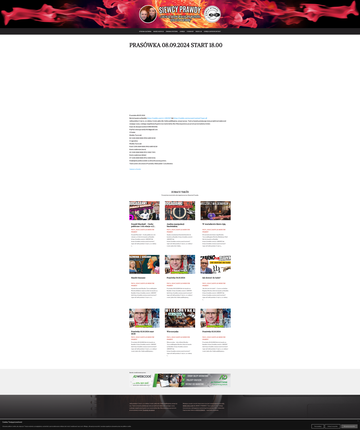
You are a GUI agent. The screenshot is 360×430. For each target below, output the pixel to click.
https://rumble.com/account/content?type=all (190, 118)
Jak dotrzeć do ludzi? (211, 278)
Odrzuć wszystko (332, 426)
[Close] (358, 421)
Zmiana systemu (172, 31)
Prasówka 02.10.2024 (211, 331)
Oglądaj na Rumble (135, 169)
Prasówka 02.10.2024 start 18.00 (142, 332)
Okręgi (182, 31)
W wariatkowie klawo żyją (213, 224)
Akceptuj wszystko (349, 426)
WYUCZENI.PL (200, 410)
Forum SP (190, 31)
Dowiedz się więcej (148, 410)
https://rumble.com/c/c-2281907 (159, 118)
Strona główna (145, 31)
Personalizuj (317, 426)
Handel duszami (138, 278)
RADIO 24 (199, 31)
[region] (180, 424)
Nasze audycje (158, 31)
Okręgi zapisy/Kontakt (212, 31)
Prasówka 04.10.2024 (176, 278)
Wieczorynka (172, 331)
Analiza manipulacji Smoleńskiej (175, 225)
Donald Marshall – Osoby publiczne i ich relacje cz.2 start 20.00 (142, 225)
